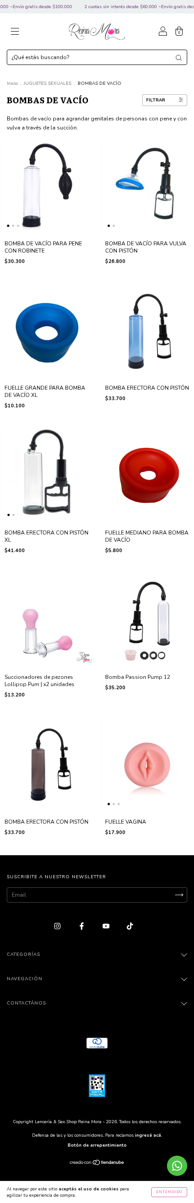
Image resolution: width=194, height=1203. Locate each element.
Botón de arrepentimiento (97, 1145)
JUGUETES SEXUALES (47, 83)
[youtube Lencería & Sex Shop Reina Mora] (106, 926)
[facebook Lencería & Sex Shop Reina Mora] (82, 926)
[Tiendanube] (97, 1163)
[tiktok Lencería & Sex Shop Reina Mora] (130, 926)
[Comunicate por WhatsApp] (177, 1166)
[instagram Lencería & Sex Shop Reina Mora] (58, 926)
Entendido (169, 1191)
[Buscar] (178, 57)
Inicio (12, 83)
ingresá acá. (148, 1135)
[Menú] (14, 33)
